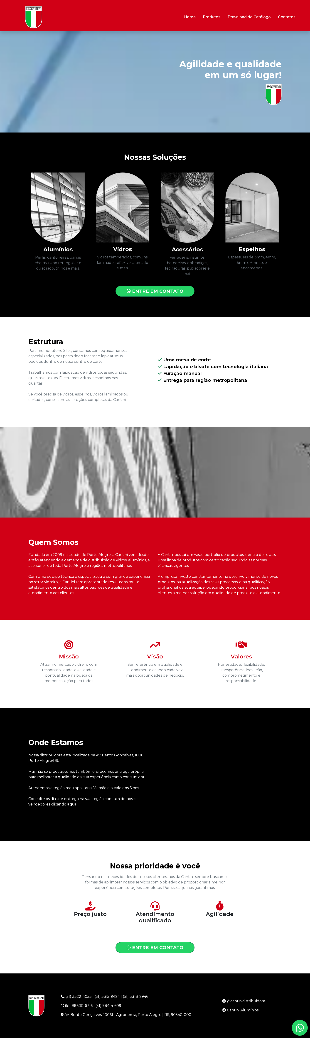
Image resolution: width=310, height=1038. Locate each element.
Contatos (286, 17)
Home (190, 17)
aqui (71, 804)
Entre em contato (157, 291)
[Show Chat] (300, 1028)
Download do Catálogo (249, 17)
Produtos (211, 17)
